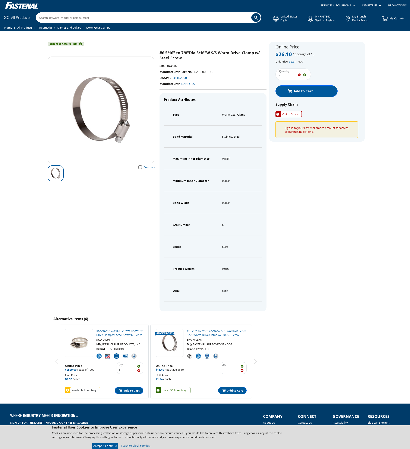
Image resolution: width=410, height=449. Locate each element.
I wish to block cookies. (135, 446)
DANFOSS (188, 84)
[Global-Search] (256, 17)
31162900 (180, 78)
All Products (24, 27)
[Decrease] (299, 74)
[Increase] (304, 74)
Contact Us (305, 422)
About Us (269, 422)
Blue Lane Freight (379, 422)
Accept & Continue (105, 446)
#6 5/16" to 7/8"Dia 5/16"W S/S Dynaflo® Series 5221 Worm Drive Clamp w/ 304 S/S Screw (216, 333)
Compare (149, 167)
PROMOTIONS (397, 5)
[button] (337, 5)
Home (8, 27)
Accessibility (340, 422)
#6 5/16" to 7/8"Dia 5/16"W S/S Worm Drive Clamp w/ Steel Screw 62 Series (119, 333)
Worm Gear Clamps (98, 27)
